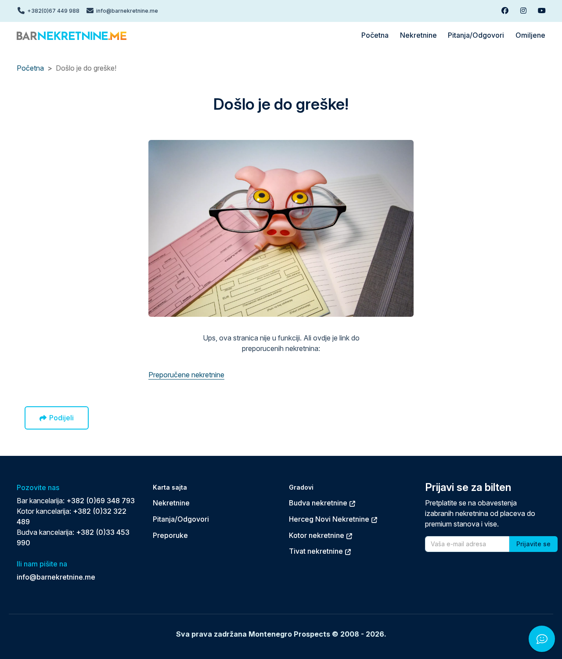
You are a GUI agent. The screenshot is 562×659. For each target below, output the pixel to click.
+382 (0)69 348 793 (100, 500)
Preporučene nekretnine (186, 374)
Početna (30, 68)
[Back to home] (71, 35)
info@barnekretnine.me (56, 577)
